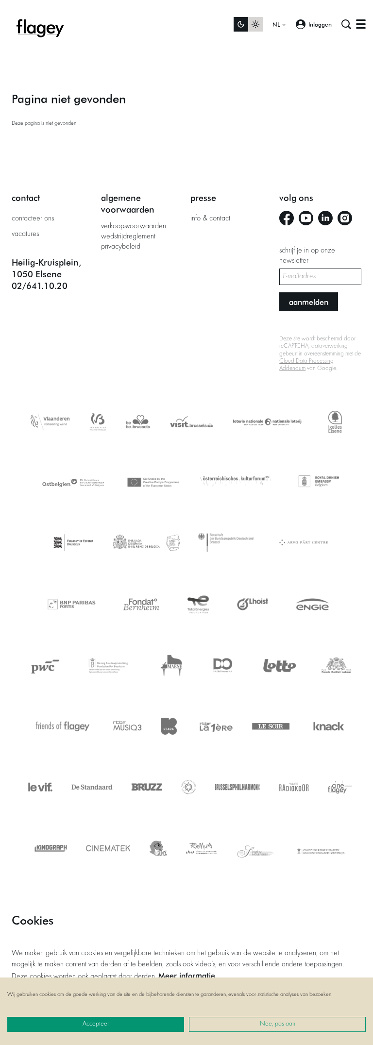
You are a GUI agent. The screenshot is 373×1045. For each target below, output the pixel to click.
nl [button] (277, 24)
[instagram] (345, 218)
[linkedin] (325, 218)
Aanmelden (308, 302)
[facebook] (286, 218)
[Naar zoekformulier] (346, 24)
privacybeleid (120, 247)
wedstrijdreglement (128, 236)
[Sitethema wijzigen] (248, 24)
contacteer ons (33, 218)
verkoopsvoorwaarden (133, 226)
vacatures (25, 234)
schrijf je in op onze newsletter (307, 256)
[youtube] (306, 218)
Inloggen (320, 24)
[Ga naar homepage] (40, 24)
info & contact (210, 218)
